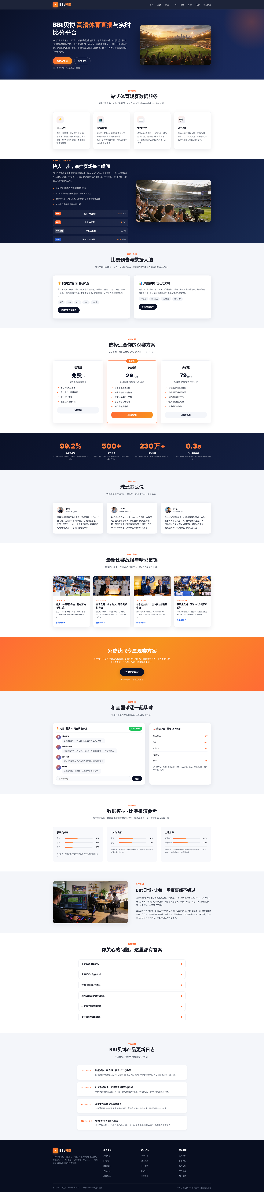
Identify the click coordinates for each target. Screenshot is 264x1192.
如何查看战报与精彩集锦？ (94, 995)
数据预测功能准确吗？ (92, 985)
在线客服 (144, 1176)
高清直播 (107, 1156)
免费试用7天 (62, 60)
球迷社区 (144, 1171)
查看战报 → (60, 622)
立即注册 (144, 1156)
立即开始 (78, 410)
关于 (198, 4)
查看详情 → (100, 622)
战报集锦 (107, 1176)
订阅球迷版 (132, 415)
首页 (151, 4)
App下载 (144, 1166)
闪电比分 (107, 1161)
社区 (182, 4)
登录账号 (144, 1161)
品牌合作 (182, 1156)
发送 (137, 779)
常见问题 (207, 4)
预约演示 (182, 1176)
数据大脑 (107, 1166)
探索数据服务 (148, 306)
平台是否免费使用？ (91, 963)
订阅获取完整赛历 (68, 310)
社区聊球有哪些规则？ (92, 1006)
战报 (190, 4)
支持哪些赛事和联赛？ (92, 1017)
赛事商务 (182, 1161)
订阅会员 (107, 1171)
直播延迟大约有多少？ (92, 974)
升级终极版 (186, 415)
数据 (167, 4)
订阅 (175, 4)
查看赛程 (82, 60)
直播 (159, 4)
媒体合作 (182, 1166)
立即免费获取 (132, 672)
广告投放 (182, 1171)
